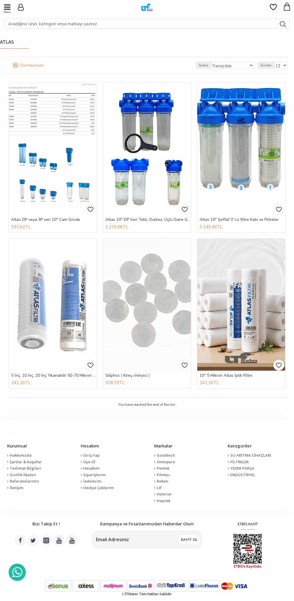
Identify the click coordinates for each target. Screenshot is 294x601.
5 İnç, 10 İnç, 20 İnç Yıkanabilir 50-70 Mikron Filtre (54, 375)
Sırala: (204, 65)
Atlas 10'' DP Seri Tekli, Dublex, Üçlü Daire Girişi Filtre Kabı (148, 219)
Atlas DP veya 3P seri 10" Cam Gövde (45, 219)
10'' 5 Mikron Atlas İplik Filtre (226, 375)
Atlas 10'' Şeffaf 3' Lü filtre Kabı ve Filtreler (239, 219)
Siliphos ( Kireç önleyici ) (127, 375)
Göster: (266, 65)
